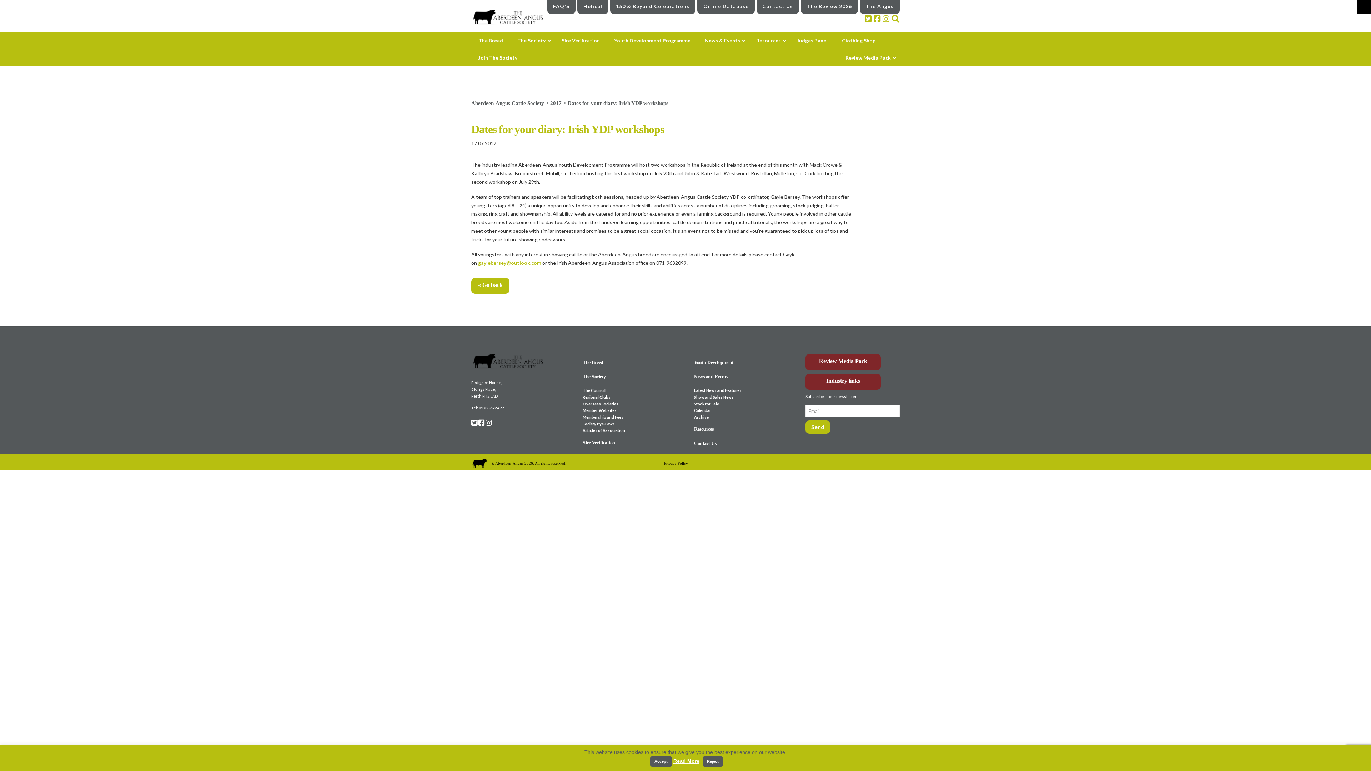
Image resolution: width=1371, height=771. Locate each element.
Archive (701, 417)
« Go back (490, 285)
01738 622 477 (491, 407)
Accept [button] (661, 761)
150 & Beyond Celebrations (652, 6)
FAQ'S (561, 6)
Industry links (843, 381)
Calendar (702, 410)
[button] (1364, 7)
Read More (686, 761)
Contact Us (777, 6)
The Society (594, 376)
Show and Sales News (714, 397)
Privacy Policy (676, 463)
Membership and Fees (603, 417)
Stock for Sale (706, 404)
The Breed (593, 362)
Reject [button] (713, 761)
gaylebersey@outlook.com (509, 263)
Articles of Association (604, 430)
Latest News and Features (718, 390)
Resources (704, 429)
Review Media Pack (843, 361)
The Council (594, 390)
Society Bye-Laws (599, 424)
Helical (592, 6)
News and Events (711, 376)
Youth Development (714, 362)
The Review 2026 (829, 6)
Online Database (726, 6)
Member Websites (600, 410)
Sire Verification (599, 442)
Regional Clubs (597, 397)
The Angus (879, 6)
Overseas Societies (600, 404)
